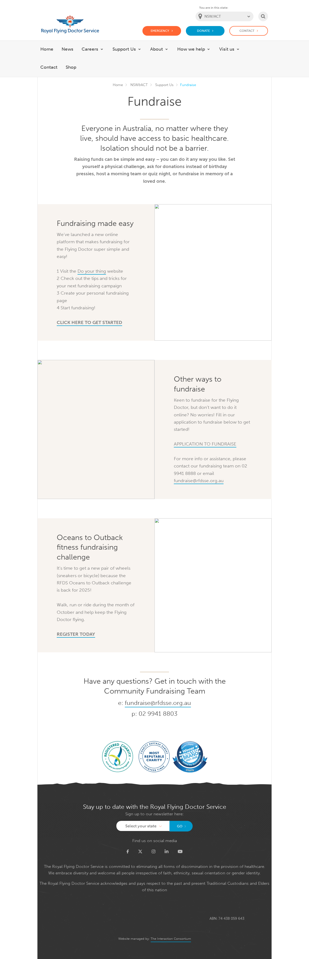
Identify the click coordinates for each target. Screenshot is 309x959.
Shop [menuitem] (71, 67)
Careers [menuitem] (90, 49)
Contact (246, 31)
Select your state (140, 826)
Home (118, 85)
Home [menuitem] (46, 49)
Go (180, 826)
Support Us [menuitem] (124, 49)
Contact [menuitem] (48, 67)
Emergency (160, 31)
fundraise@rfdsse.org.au (199, 480)
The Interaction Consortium (171, 938)
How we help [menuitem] (191, 49)
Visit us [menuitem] (226, 49)
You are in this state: (213, 7)
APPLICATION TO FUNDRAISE (205, 444)
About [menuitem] (156, 49)
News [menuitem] (67, 49)
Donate (203, 31)
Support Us (164, 85)
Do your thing (91, 271)
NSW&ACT (139, 85)
